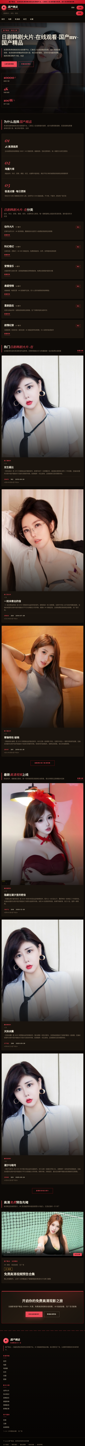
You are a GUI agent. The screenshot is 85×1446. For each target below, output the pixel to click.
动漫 (32, 19)
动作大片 (6, 1390)
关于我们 (6, 1444)
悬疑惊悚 (6, 1401)
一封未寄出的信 (12, 601)
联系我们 (14, 1444)
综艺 (25, 19)
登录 (73, 7)
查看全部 (80, 350)
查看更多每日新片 (42, 1190)
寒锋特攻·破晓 (11, 737)
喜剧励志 (6, 1405)
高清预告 (6, 1427)
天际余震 (9, 1031)
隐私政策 (23, 1444)
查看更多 (7, 235)
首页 (3, 19)
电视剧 (17, 19)
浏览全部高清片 (34, 1314)
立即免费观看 (9, 64)
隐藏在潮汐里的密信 (15, 894)
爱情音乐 (6, 1398)
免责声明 (40, 1444)
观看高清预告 (26, 64)
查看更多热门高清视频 (42, 763)
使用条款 (31, 1444)
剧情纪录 (6, 1408)
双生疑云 (9, 467)
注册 (80, 7)
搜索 (79, 13)
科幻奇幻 (6, 1394)
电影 (10, 19)
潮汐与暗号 (10, 1165)
